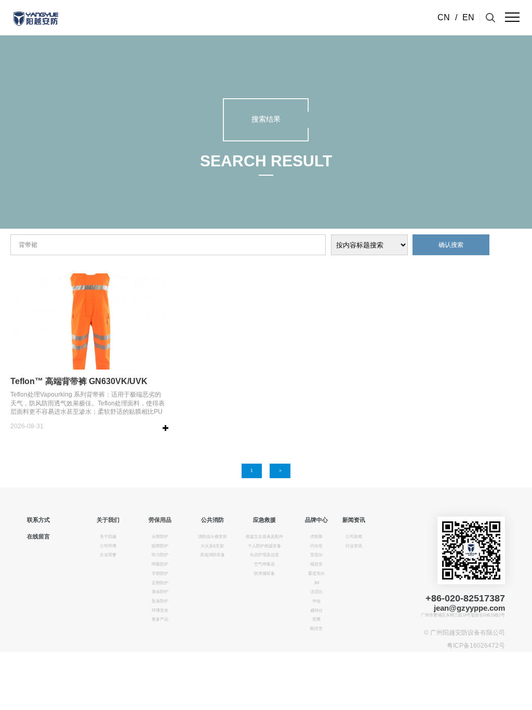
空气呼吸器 (264, 564)
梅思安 (316, 564)
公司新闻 (353, 536)
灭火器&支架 (212, 546)
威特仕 (316, 610)
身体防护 (160, 591)
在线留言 (38, 536)
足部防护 (160, 583)
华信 (316, 601)
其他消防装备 (212, 555)
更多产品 (160, 619)
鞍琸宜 (316, 628)
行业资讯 (353, 546)
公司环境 (108, 546)
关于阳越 (108, 536)
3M (317, 583)
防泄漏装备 (264, 573)
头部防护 (160, 536)
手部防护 (160, 573)
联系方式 (38, 520)
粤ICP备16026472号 (476, 645)
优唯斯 (316, 536)
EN (468, 17)
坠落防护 (160, 601)
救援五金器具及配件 (264, 536)
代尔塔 (316, 546)
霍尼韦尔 (316, 573)
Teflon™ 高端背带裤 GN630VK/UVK (79, 381)
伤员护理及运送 (264, 555)
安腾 (316, 619)
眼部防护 (160, 546)
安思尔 (316, 555)
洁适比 (316, 591)
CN (443, 17)
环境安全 (160, 610)
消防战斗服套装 (212, 536)
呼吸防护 (160, 564)
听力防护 (160, 555)
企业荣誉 (108, 555)
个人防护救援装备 (264, 546)
